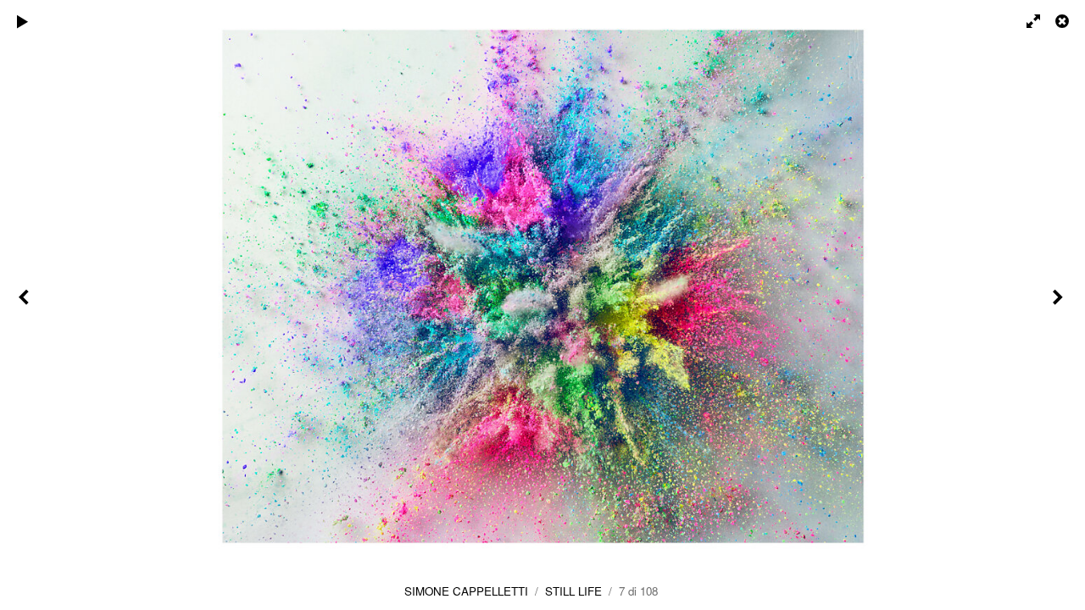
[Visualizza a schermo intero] (1026, 21)
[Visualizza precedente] (25, 305)
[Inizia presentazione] (23, 21)
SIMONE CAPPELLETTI (466, 591)
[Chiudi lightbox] (1064, 21)
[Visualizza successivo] (1059, 305)
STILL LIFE (573, 591)
